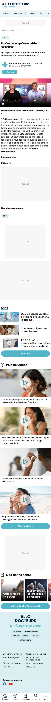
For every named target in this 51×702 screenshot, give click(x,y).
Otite (21, 31)
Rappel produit (31, 632)
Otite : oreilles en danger (11, 595)
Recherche (36, 699)
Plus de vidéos (16, 365)
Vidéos (15, 699)
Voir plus (25, 353)
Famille (30, 13)
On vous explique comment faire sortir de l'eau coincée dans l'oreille (24, 401)
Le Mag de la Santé (20, 636)
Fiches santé (25, 699)
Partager (11, 72)
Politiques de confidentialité (33, 658)
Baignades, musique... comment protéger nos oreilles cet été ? (20, 518)
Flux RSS (7, 666)
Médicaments (25, 640)
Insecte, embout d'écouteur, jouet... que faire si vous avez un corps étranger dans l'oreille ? (25, 440)
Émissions (44, 13)
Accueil (5, 31)
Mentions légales (11, 657)
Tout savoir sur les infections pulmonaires (35, 593)
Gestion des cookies (36, 654)
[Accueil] (25, 621)
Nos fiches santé (18, 575)
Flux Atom (30, 666)
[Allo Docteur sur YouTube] (11, 684)
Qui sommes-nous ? (12, 654)
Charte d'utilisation (12, 663)
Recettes (17, 632)
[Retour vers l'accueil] (25, 5)
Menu (46, 699)
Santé (5, 13)
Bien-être (17, 13)
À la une (5, 699)
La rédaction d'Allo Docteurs (27, 63)
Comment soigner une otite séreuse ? (34, 330)
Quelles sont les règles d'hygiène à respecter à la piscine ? (35, 316)
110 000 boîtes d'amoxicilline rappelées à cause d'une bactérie (35, 343)
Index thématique (34, 663)
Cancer (36, 636)
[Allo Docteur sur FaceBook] (4, 684)
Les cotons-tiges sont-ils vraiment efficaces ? (22, 480)
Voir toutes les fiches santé (25, 606)
